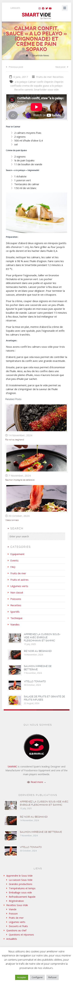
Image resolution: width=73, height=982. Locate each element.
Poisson (13, 913)
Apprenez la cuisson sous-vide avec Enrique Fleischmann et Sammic (42, 637)
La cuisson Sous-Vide (20, 879)
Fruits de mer (44, 76)
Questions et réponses (21, 934)
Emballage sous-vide (20, 892)
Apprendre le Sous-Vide (19, 875)
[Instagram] (39, 8)
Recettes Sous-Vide (17, 905)
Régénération (16, 900)
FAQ (12, 566)
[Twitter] (46, 8)
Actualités (11, 938)
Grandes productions (20, 884)
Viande (12, 909)
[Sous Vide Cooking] (36, 16)
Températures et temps (22, 888)
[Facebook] (43, 8)
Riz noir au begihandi (14, 439)
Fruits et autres (19, 579)
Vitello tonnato (12, 520)
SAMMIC (12, 766)
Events (14, 560)
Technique (16, 618)
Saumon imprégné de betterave (19, 480)
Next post (60, 66)
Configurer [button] (37, 977)
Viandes (15, 624)
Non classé (16, 592)
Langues (15, 7)
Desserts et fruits (18, 926)
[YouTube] (50, 8)
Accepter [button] (21, 977)
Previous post (16, 66)
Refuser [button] (52, 977)
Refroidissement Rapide (22, 896)
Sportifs (15, 611)
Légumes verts (19, 586)
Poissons (15, 598)
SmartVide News (40, 55)
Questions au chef (16, 930)
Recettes (58, 76)
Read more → (38, 782)
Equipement (17, 554)
